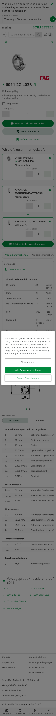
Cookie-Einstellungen (28, 378)
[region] (28, 358)
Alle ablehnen (28, 362)
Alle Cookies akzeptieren (28, 370)
